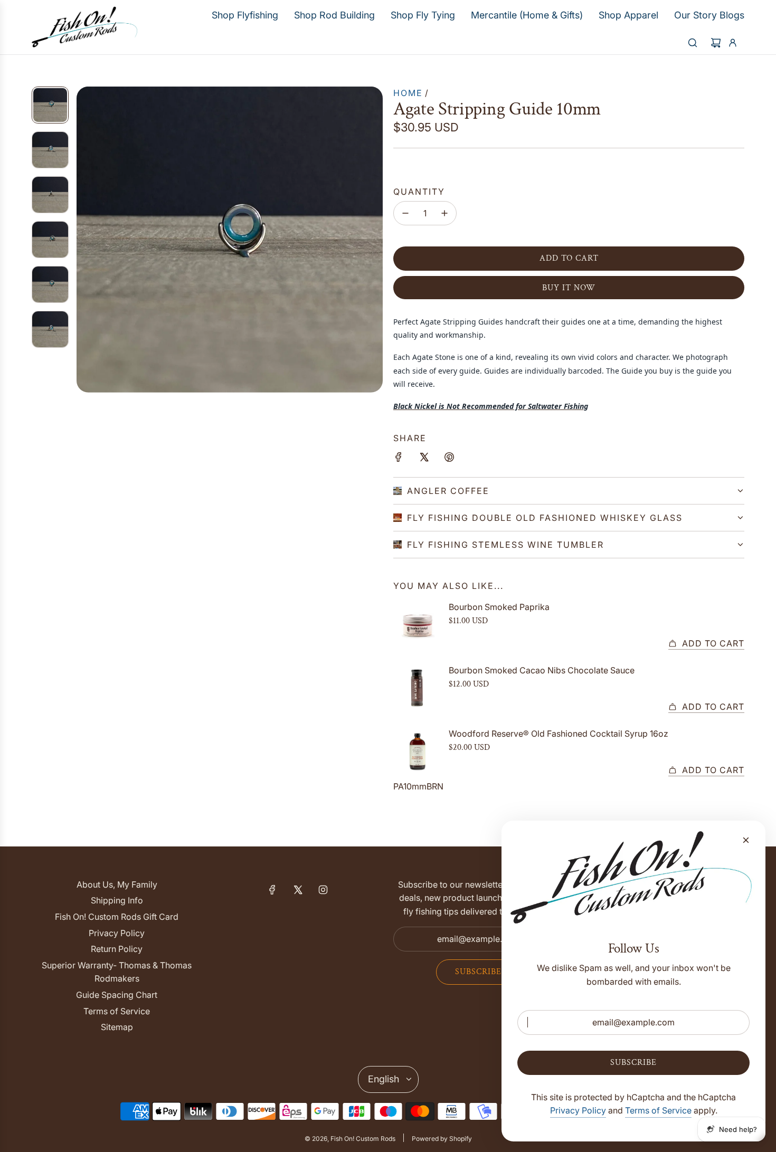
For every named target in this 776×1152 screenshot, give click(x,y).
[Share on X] (424, 459)
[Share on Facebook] (398, 459)
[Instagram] (323, 889)
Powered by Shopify (442, 1139)
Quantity (419, 191)
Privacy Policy (578, 1110)
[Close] (746, 840)
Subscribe (478, 971)
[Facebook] (272, 889)
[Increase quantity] (444, 213)
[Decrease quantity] (405, 213)
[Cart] (715, 42)
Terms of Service (658, 1110)
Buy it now (568, 287)
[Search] (692, 42)
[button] (85, 239)
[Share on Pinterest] (449, 459)
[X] (297, 889)
